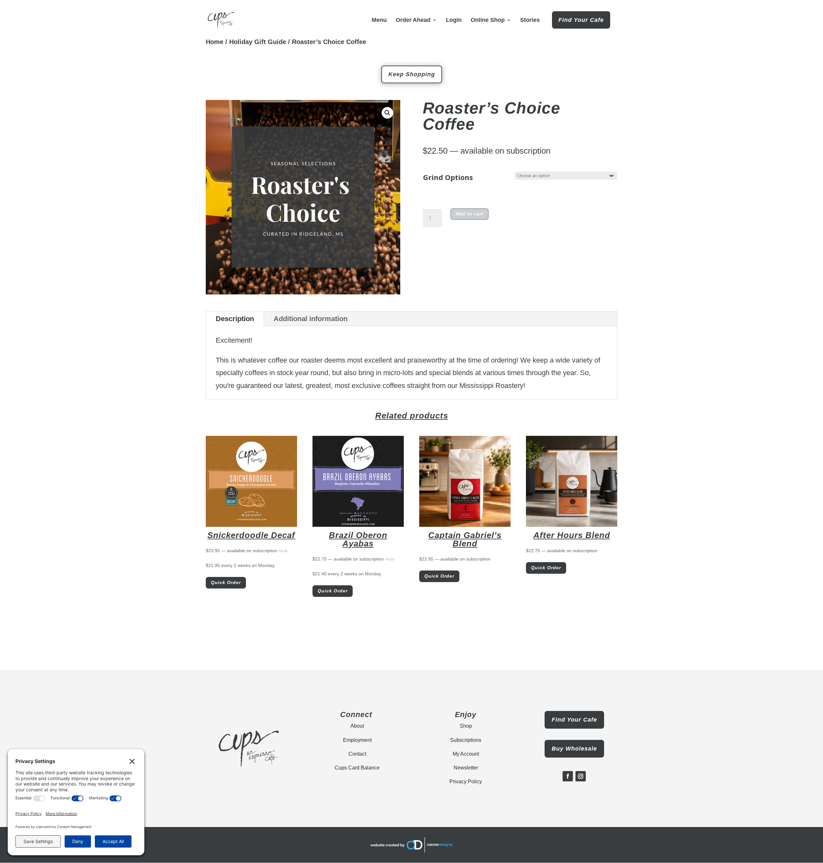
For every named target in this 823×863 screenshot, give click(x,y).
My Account (466, 754)
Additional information (311, 319)
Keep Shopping (411, 74)
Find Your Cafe (581, 20)
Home (214, 41)
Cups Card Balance (357, 767)
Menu (379, 20)
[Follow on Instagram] (580, 776)
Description (235, 319)
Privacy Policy (465, 781)
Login (454, 20)
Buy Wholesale (574, 748)
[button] (387, 113)
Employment (357, 740)
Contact (357, 754)
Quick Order (226, 582)
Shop (466, 726)
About (357, 726)
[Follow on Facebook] (568, 776)
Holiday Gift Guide (257, 41)
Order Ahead (413, 20)
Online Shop (488, 20)
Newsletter (466, 767)
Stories (530, 20)
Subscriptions (465, 740)
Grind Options (448, 177)
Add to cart (470, 213)
